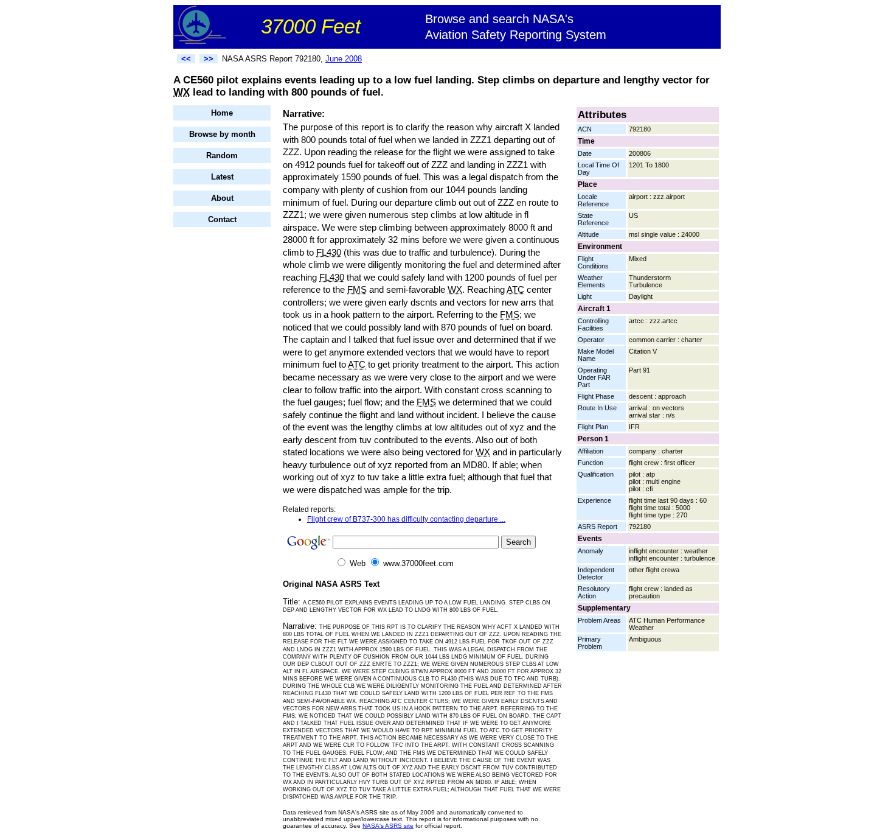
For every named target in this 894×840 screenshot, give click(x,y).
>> (208, 58)
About (222, 198)
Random (222, 155)
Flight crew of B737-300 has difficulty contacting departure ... (406, 519)
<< (186, 58)
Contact (222, 219)
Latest (222, 176)
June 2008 (343, 58)
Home (222, 112)
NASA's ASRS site (388, 825)
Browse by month (222, 134)
